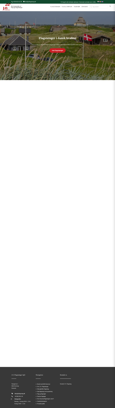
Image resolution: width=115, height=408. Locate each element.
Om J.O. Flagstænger (42, 386)
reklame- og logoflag (86, 186)
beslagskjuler (59, 191)
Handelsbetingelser (42, 401)
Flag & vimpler (67, 6)
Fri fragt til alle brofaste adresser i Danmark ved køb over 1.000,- (78, 2)
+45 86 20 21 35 (19, 396)
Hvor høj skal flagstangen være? (45, 398)
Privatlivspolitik (41, 403)
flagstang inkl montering (26, 186)
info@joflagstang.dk (20, 393)
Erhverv (85, 6)
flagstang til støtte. (63, 173)
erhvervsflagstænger (86, 195)
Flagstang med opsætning (65, 166)
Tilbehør (77, 6)
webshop (58, 184)
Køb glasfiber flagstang (43, 389)
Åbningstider (17, 399)
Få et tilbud (88, 225)
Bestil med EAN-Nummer (43, 384)
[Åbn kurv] (110, 7)
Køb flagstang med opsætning (44, 391)
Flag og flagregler (41, 394)
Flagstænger (55, 6)
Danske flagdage (41, 396)
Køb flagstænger (57, 50)
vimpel (30, 193)
